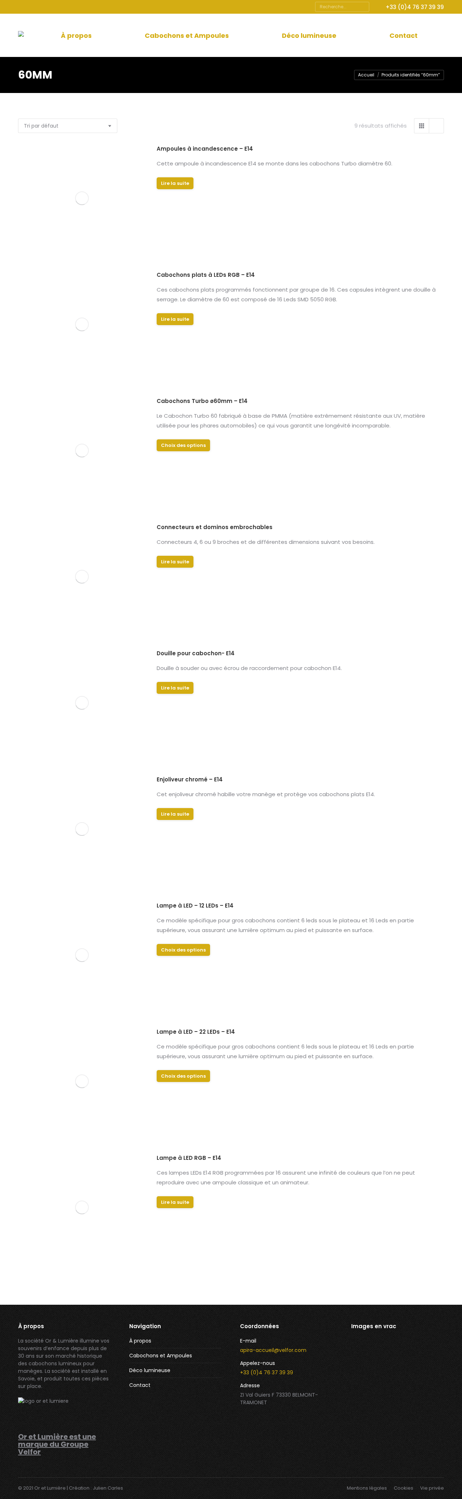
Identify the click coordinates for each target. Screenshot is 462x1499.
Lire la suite (175, 183)
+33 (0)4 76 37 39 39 (414, 7)
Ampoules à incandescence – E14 (205, 148)
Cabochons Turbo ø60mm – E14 (202, 401)
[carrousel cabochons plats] (365, 1380)
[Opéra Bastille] (421, 1380)
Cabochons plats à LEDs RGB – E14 (206, 275)
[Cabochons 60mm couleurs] (365, 1408)
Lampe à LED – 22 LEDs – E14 (196, 1031)
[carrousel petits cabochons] (393, 1380)
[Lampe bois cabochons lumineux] (365, 1353)
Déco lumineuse (149, 1370)
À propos (140, 1340)
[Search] (363, 7)
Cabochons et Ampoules (160, 1355)
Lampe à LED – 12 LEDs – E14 (195, 905)
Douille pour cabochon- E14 (196, 653)
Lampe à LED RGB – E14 (189, 1158)
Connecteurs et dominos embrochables (215, 527)
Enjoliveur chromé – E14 (190, 779)
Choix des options (183, 445)
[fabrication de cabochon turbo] (393, 1353)
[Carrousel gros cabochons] (393, 1408)
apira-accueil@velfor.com (273, 1350)
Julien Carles (108, 1488)
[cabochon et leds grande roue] (421, 1353)
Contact (140, 1385)
